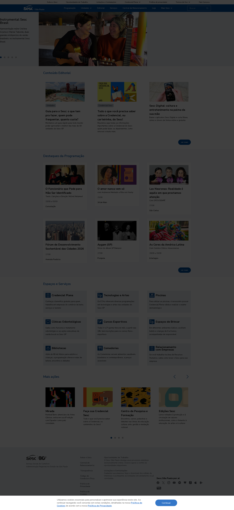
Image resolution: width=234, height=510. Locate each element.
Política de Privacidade (100, 505)
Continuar (166, 502)
